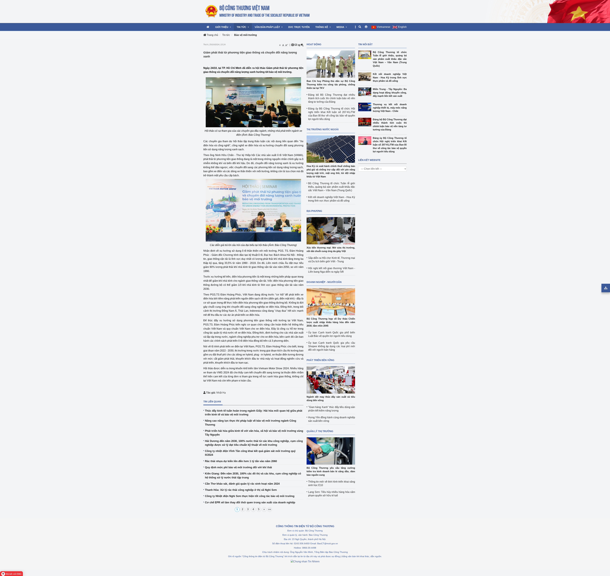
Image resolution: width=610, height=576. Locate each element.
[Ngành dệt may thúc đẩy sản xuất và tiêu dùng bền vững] (331, 379)
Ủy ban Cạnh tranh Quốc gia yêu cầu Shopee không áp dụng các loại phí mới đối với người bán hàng (331, 346)
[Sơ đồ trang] (605, 288)
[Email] (296, 45)
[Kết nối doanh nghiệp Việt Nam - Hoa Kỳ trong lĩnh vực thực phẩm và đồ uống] (365, 76)
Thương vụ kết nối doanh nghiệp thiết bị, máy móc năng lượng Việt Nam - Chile (390, 108)
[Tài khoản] (366, 27)
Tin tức (226, 35)
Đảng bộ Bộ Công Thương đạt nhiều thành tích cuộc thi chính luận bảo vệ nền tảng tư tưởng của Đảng (331, 98)
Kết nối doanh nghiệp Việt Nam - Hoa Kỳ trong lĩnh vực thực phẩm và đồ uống (390, 77)
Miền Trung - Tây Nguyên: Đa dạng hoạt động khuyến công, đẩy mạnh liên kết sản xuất (390, 92)
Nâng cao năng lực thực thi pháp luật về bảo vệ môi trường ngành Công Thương (250, 422)
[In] (292, 45)
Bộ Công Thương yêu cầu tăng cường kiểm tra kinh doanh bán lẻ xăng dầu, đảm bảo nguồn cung (331, 471)
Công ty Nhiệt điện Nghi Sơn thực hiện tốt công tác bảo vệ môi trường (249, 496)
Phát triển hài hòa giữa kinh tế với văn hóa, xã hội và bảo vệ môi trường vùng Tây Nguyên (254, 432)
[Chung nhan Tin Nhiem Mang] (305, 561)
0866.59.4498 (309, 547)
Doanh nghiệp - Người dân (324, 282)
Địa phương (314, 211)
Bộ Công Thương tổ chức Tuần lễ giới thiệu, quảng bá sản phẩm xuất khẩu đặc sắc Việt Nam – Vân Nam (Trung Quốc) (331, 187)
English (402, 27)
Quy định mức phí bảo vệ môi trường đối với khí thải (238, 467)
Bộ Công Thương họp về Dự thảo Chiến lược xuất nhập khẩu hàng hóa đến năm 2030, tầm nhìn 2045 (331, 322)
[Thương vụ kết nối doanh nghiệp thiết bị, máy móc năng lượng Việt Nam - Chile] (365, 107)
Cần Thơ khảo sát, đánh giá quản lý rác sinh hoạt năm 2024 (242, 483)
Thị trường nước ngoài (323, 129)
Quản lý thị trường (320, 431)
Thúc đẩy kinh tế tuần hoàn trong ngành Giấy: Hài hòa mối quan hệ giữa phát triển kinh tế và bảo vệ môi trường (253, 412)
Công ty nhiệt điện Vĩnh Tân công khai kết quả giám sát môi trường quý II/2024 (250, 453)
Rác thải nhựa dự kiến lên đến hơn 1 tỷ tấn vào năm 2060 (241, 461)
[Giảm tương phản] (302, 45)
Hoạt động (314, 44)
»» (269, 509)
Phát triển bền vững (320, 360)
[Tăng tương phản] (299, 45)
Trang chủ (212, 35)
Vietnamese (383, 27)
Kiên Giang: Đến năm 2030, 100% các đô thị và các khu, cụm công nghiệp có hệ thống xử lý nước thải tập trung (253, 475)
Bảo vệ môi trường (245, 35)
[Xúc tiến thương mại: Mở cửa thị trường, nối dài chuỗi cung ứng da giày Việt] (331, 230)
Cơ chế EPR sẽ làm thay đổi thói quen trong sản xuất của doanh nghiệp (250, 502)
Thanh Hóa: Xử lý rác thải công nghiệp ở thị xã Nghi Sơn (241, 489)
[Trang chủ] (258, 11)
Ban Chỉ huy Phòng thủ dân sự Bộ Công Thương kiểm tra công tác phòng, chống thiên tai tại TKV (331, 84)
